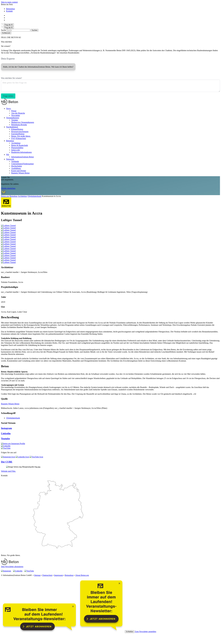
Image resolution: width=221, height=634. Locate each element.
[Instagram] (13, 443)
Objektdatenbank (34, 196)
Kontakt (9, 11)
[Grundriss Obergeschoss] (8, 251)
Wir (7, 154)
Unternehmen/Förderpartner (22, 164)
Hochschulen (16, 166)
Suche (3, 30)
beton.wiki (15, 150)
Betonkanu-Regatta (19, 125)
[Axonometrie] (8, 262)
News (8, 108)
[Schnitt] (8, 255)
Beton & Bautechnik (19, 145)
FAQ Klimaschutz (18, 138)
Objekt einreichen (8, 188)
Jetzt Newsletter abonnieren (12, 566)
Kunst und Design (18, 171)
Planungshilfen (17, 148)
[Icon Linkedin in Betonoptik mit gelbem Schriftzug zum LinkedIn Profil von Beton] (5, 446)
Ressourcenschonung (19, 131)
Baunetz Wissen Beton (20, 173)
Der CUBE (6, 461)
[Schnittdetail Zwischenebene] (8, 258)
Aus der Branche (18, 113)
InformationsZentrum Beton (22, 157)
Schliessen (6, 33)
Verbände (15, 161)
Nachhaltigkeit (12, 127)
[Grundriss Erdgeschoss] (8, 248)
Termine (14, 120)
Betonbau (10, 141)
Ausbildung (16, 168)
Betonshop (10, 9)
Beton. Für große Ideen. (21, 136)
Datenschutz (47, 575)
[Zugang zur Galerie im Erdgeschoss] (8, 235)
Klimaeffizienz (17, 129)
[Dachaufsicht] (8, 253)
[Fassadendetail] (8, 260)
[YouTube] (36, 457)
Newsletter (15, 115)
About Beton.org (82, 575)
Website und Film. (8, 471)
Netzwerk (10, 159)
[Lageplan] (8, 244)
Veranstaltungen (12, 118)
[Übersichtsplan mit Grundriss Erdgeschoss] (8, 246)
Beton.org (5, 196)
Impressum (58, 575)
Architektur (15, 143)
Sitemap (37, 575)
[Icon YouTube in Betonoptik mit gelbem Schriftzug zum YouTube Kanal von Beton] (5, 448)
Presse (13, 111)
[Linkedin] (22, 457)
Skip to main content (9, 2)
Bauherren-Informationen (21, 152)
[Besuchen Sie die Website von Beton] (10, 564)
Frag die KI (9, 25)
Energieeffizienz (17, 134)
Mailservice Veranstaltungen (22, 122)
